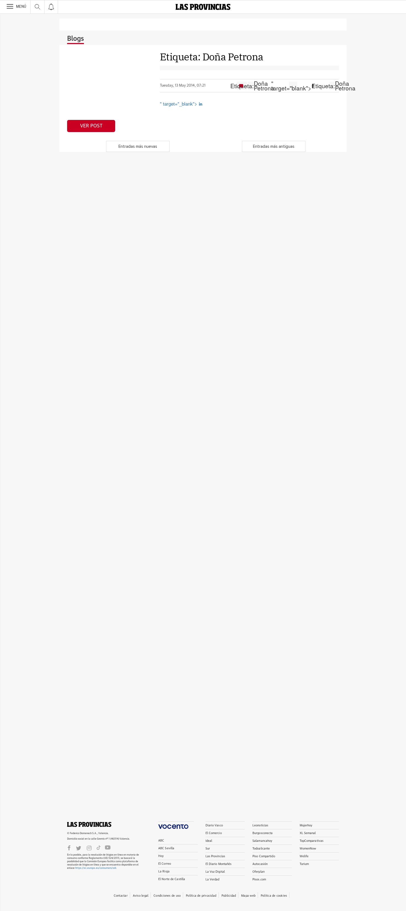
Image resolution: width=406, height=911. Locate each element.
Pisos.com (259, 879)
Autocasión (260, 864)
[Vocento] (176, 825)
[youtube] (107, 847)
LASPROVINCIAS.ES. (89, 824)
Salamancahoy (262, 840)
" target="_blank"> (179, 103)
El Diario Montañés (218, 864)
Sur (207, 848)
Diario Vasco (214, 825)
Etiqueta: (252, 86)
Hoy (161, 856)
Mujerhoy (306, 825)
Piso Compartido (263, 856)
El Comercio (213, 833)
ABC (161, 840)
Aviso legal (140, 895)
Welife (304, 856)
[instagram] (89, 847)
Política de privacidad (201, 895)
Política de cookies (274, 895)
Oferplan (258, 871)
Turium (304, 864)
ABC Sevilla (166, 848)
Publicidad (229, 895)
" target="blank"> (293, 86)
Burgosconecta (262, 833)
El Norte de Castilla (171, 879)
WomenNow (308, 848)
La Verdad (212, 879)
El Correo (164, 863)
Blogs (75, 39)
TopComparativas (312, 840)
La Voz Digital (215, 871)
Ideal (208, 840)
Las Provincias (215, 856)
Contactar (121, 895)
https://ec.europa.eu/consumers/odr (95, 868)
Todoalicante (261, 848)
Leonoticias (260, 825)
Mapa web (248, 895)
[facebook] (69, 847)
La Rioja (164, 871)
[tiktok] (99, 847)
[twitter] (78, 847)
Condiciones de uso (167, 895)
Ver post (91, 126)
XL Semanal (308, 833)
